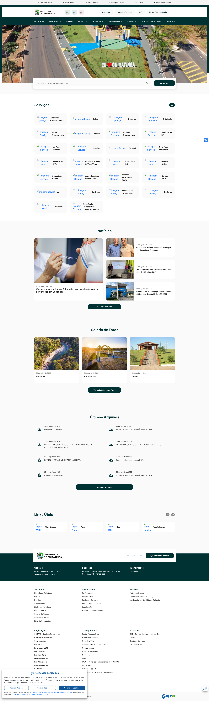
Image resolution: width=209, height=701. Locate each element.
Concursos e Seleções (43, 637)
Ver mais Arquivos (104, 487)
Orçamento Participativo (151, 21)
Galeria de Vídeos (41, 614)
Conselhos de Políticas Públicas (95, 644)
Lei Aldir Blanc (40, 655)
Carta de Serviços (124, 12)
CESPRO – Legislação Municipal (47, 634)
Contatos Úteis (136, 644)
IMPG (84, 658)
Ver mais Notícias (104, 307)
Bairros (37, 596)
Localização (87, 607)
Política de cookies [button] (161, 556)
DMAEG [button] (130, 21)
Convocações (40, 641)
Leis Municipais (40, 662)
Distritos (37, 600)
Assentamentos (40, 603)
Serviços (42, 105)
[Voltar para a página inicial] (51, 556)
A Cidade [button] (38, 21)
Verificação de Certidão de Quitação (145, 600)
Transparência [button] (114, 21)
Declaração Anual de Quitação (142, 596)
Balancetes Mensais (90, 637)
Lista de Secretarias (42, 621)
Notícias (69, 21)
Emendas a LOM (41, 648)
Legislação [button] (96, 21)
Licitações (86, 665)
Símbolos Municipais (42, 607)
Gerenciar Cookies (71, 688)
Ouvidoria (106, 12)
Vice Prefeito (87, 596)
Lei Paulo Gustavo (41, 658)
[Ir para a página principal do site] (44, 12)
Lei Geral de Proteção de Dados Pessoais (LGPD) (30, 695)
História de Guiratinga (43, 593)
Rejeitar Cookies (16, 688)
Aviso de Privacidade (51, 692)
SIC (140, 12)
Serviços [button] (81, 21)
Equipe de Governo (90, 600)
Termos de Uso (66, 692)
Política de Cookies (36, 692)
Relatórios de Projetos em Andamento (98, 672)
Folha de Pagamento (90, 651)
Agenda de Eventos (42, 617)
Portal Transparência (158, 12)
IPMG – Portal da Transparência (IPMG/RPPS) (100, 662)
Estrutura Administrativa (92, 603)
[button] (139, 3)
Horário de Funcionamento (93, 610)
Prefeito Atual (87, 593)
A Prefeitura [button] (54, 21)
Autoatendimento (137, 593)
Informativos (39, 651)
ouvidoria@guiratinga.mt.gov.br (47, 571)
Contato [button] (169, 21)
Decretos (38, 644)
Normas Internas (41, 665)
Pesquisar (164, 83)
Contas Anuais (88, 648)
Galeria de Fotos (41, 610)
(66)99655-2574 (49, 574)
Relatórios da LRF (89, 669)
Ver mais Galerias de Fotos (104, 390)
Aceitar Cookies (43, 688)
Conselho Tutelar (89, 641)
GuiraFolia (86, 655)
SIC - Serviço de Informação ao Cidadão (147, 634)
